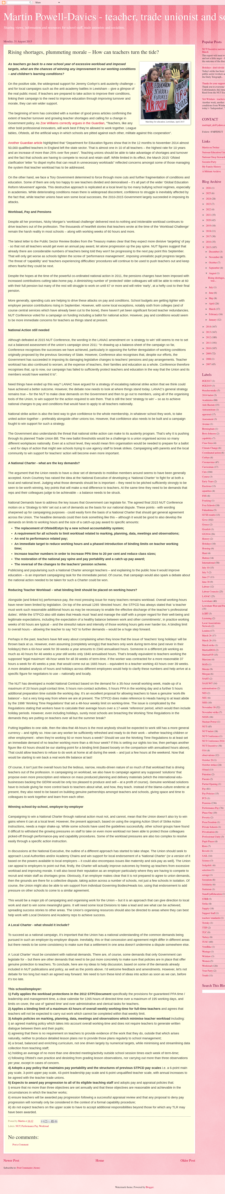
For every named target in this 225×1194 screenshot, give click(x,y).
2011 (208, 342)
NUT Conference (210, 736)
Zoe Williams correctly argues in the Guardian (72, 123)
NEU (204, 697)
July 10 (205, 567)
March (212, 309)
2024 (208, 198)
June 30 (206, 581)
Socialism (207, 879)
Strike (205, 903)
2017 (208, 236)
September (214, 267)
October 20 (207, 760)
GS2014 (206, 534)
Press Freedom (209, 822)
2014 (208, 326)
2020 (208, 220)
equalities (206, 490)
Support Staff (208, 913)
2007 (208, 364)
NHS (204, 702)
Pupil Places (208, 841)
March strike (208, 645)
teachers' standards (211, 918)
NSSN (205, 717)
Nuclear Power (209, 721)
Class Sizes (207, 443)
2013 (208, 332)
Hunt (204, 553)
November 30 (209, 707)
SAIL (205, 855)
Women (206, 961)
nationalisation (209, 688)
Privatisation (208, 831)
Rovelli (205, 850)
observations (208, 755)
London (206, 630)
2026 (208, 187)
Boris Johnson (209, 433)
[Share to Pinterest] (56, 1121)
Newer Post (11, 1160)
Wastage (206, 951)
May (211, 298)
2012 (208, 337)
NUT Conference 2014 (213, 741)
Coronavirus (208, 462)
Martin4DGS (208, 650)
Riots (204, 846)
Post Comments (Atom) (28, 1167)
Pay (204, 788)
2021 (208, 214)
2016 (208, 241)
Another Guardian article (25, 143)
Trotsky (206, 922)
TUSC (205, 941)
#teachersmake (209, 390)
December (214, 251)
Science (206, 860)
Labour (205, 586)
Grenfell (206, 529)
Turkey (205, 937)
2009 (208, 353)
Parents (205, 779)
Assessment (207, 419)
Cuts (204, 471)
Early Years (207, 481)
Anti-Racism (208, 404)
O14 (204, 750)
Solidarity (207, 884)
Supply (205, 908)
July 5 (205, 572)
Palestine (206, 774)
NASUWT (207, 683)
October (213, 262)
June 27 (206, 577)
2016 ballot (207, 395)
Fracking (206, 500)
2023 (208, 204)
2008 (208, 359)
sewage (205, 875)
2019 (208, 225)
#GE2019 (206, 385)
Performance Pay (29, 1126)
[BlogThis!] (46, 1121)
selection (206, 870)
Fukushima (207, 510)
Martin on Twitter (210, 147)
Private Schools (209, 827)
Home (100, 1160)
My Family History (211, 166)
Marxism (206, 659)
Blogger (149, 1187)
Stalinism (206, 889)
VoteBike (206, 946)
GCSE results (208, 514)
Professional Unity (211, 836)
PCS (204, 798)
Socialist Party (209, 161)
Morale (205, 669)
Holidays (206, 543)
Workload (44, 1126)
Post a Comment (20, 1144)
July (211, 287)
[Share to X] (49, 1121)
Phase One (207, 812)
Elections (206, 486)
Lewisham (207, 601)
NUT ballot (207, 731)
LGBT (205, 613)
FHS (204, 495)
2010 (208, 348)
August (213, 273)
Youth (205, 975)
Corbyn (206, 457)
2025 (208, 193)
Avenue (206, 424)
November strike (210, 712)
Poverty (206, 817)
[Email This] (42, 1121)
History (206, 538)
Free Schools (208, 505)
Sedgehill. (207, 865)
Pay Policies (208, 793)
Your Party (207, 970)
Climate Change (210, 448)
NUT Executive (209, 745)
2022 (208, 209)
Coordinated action (211, 452)
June (211, 292)
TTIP (204, 927)
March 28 (206, 640)
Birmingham (208, 428)
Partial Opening (210, 784)
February (213, 314)
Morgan (206, 673)
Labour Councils (210, 591)
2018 (208, 231)
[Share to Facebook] (52, 1121)
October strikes (209, 764)
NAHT (205, 678)
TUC (204, 932)
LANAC (206, 596)
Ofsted (205, 769)
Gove (204, 519)
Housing (206, 548)
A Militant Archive (211, 171)
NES (204, 693)
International (208, 562)
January (213, 319)
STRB (205, 899)
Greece (205, 524)
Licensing (207, 618)
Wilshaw (206, 956)
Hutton (205, 558)
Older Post (188, 1160)
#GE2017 (206, 381)
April (212, 303)
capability (207, 438)
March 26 (206, 635)
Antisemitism (208, 409)
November (214, 257)
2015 (208, 247)
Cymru (205, 476)
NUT (18, 1126)
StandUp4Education (212, 894)
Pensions (206, 803)
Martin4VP (207, 654)
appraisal (206, 414)
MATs (205, 664)
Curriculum (208, 467)
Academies (207, 400)
